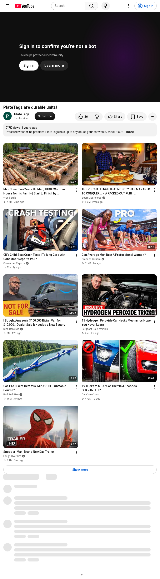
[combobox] (69, 5)
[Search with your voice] (105, 6)
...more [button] (129, 132)
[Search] (91, 6)
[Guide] (7, 5)
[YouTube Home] (24, 6)
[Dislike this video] (97, 116)
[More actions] (152, 116)
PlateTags (22, 114)
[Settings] (128, 5)
